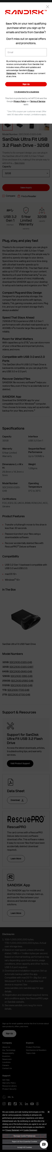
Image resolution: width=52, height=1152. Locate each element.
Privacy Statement (12, 1130)
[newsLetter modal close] (47, 7)
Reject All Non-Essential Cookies (24, 1141)
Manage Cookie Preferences (24, 1136)
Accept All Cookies (24, 1147)
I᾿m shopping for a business (26, 92)
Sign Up (26, 84)
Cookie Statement (30, 1130)
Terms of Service (37, 101)
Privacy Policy (20, 101)
